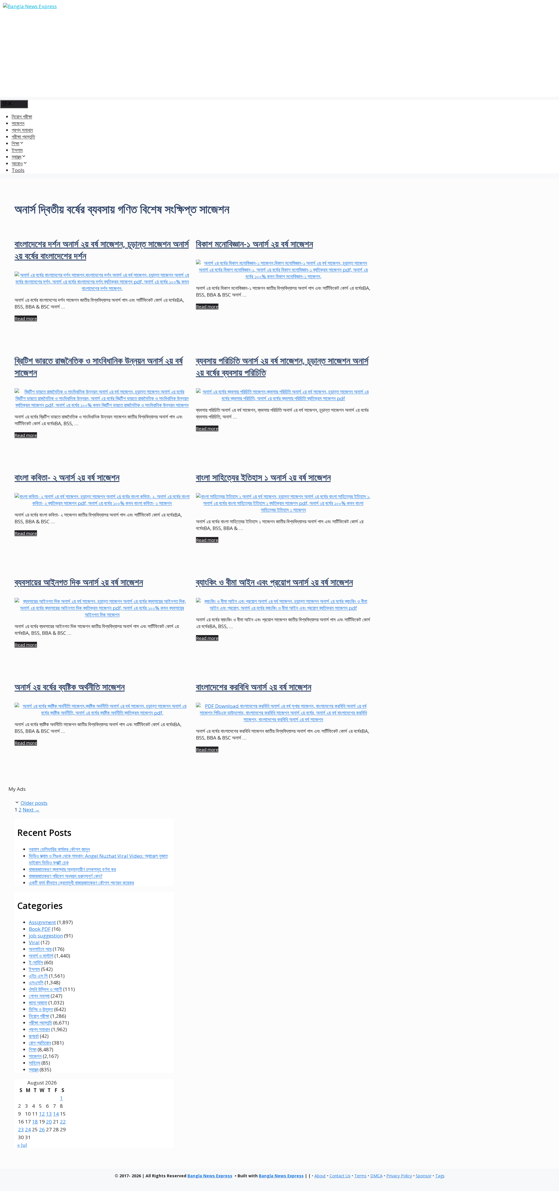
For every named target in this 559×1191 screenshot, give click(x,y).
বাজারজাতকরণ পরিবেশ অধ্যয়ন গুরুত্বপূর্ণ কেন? (65, 876)
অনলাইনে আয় (40, 949)
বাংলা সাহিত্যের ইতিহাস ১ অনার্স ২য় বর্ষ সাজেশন (263, 477)
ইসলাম (17, 150)
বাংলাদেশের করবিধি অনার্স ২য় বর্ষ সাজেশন (253, 687)
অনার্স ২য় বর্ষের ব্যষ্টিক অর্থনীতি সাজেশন (70, 687)
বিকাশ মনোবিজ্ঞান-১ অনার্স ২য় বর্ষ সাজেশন (254, 244)
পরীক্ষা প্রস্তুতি (23, 136)
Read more (26, 318)
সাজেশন (18, 123)
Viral (34, 942)
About (320, 1175)
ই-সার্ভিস (36, 962)
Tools (18, 170)
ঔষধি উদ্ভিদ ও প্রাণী (45, 989)
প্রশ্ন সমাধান (22, 130)
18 (35, 1121)
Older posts (34, 803)
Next (31, 809)
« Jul (22, 1145)
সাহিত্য (34, 1062)
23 (21, 1129)
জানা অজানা (38, 1002)
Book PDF (40, 929)
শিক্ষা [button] (15, 143)
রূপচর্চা (34, 1036)
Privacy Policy (399, 1175)
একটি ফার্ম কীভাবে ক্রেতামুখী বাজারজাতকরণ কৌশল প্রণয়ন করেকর (81, 882)
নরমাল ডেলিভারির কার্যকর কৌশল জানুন (59, 849)
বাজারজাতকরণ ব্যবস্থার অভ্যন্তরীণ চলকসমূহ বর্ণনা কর (72, 869)
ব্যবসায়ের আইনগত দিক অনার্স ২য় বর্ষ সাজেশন (79, 582)
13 (49, 1113)
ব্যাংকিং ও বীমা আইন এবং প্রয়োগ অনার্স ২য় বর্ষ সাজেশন (274, 582)
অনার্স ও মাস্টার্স (41, 955)
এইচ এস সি (38, 975)
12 (42, 1113)
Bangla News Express (209, 1175)
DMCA (376, 1175)
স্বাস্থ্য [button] (16, 156)
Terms (360, 1175)
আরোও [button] (17, 163)
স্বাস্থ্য (33, 1069)
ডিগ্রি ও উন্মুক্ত (41, 1009)
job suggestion (46, 935)
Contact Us (340, 1175)
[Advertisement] (279, 56)
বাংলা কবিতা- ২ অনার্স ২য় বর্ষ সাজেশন (67, 477)
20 (49, 1121)
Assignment (42, 922)
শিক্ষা (32, 1049)
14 (56, 1113)
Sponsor (423, 1175)
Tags (440, 1175)
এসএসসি (36, 982)
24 (28, 1129)
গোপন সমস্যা (39, 996)
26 (42, 1129)
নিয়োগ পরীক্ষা (22, 116)
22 (63, 1121)
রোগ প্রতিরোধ (40, 1042)
